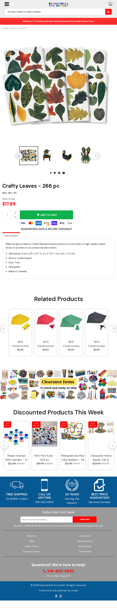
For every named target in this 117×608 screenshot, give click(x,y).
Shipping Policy (85, 541)
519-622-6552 (44, 502)
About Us (32, 536)
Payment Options (32, 551)
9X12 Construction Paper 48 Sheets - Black (97, 344)
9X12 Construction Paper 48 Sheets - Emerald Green (71, 344)
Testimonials (85, 551)
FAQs (32, 541)
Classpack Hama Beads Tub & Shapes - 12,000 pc (101, 458)
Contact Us (85, 536)
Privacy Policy (85, 546)
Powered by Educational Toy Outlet (58, 590)
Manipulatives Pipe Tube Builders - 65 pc (73, 458)
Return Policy (32, 546)
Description (11, 235)
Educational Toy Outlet (52, 585)
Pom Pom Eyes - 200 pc (44, 458)
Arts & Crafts (19, 28)
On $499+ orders (17, 499)
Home (5, 28)
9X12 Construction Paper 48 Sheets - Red (45, 344)
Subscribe (85, 519)
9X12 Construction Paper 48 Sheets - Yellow (20, 344)
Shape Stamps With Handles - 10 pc (16, 458)
